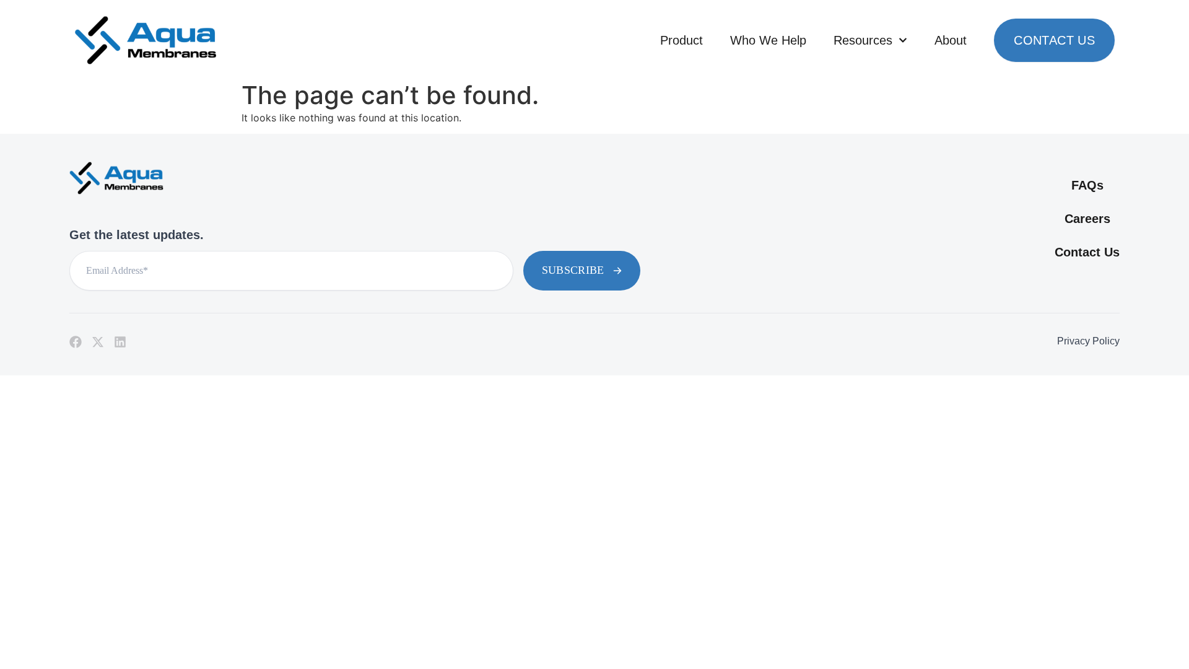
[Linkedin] (120, 342)
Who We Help (768, 40)
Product (681, 40)
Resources (863, 40)
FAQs (1087, 185)
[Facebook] (75, 342)
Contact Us (1054, 40)
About (950, 40)
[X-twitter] (98, 342)
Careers (1087, 218)
